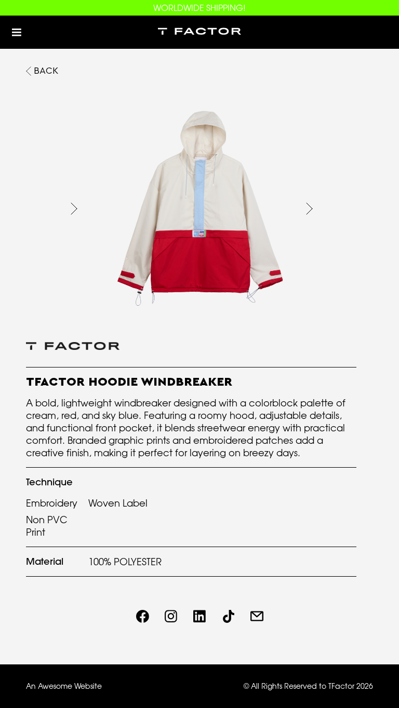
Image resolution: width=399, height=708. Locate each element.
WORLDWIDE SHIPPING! (199, 8)
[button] (16, 32)
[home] (199, 32)
